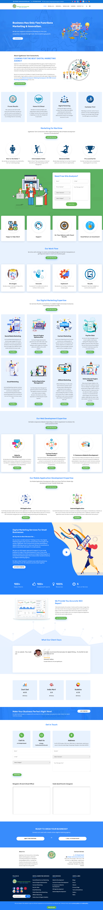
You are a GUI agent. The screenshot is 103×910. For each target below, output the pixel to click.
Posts (74, 882)
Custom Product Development (51, 454)
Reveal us (51, 6)
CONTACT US (80, 6)
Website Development (27, 78)
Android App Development (59, 891)
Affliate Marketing (64, 380)
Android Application (77, 508)
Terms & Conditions (78, 889)
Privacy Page (76, 887)
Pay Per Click (90, 335)
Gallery (74, 892)
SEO (48, 78)
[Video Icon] (66, 552)
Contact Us (18, 38)
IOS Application (25, 508)
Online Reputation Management (38, 382)
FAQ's (74, 894)
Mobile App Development (40, 78)
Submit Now (71, 204)
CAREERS (73, 6)
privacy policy (75, 903)
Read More (13, 352)
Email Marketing (24, 79)
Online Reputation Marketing (40, 892)
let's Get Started (20, 83)
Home (45, 6)
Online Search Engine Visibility (90, 379)
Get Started (83, 711)
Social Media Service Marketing (41, 880)
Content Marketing (64, 336)
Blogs (74, 880)
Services (58, 6)
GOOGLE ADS (66, 6)
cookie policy (84, 903)
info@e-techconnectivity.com (22, 1)
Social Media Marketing (13, 336)
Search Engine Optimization (39, 336)
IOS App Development (58, 889)
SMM (50, 78)
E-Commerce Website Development (86, 455)
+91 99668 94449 (36, 1)
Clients (74, 885)
